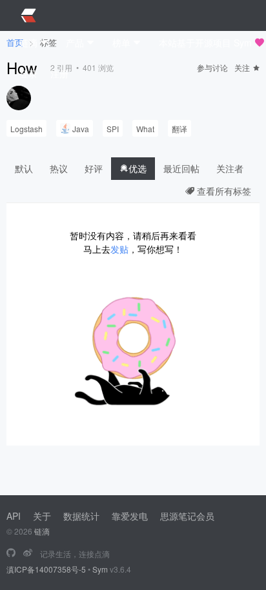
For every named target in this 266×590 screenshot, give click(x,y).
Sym (100, 569)
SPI (113, 128)
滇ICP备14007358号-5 (46, 569)
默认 (24, 168)
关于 (42, 515)
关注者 (229, 168)
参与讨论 (212, 67)
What (145, 128)
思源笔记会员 (187, 515)
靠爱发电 (130, 515)
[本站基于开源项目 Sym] (10, 553)
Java (80, 128)
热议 (59, 168)
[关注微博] (27, 553)
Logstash (26, 128)
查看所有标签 (222, 190)
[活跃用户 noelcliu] (18, 98)
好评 (94, 168)
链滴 (42, 531)
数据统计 (81, 515)
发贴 (119, 248)
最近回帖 (181, 168)
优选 (137, 168)
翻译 (179, 128)
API (13, 515)
